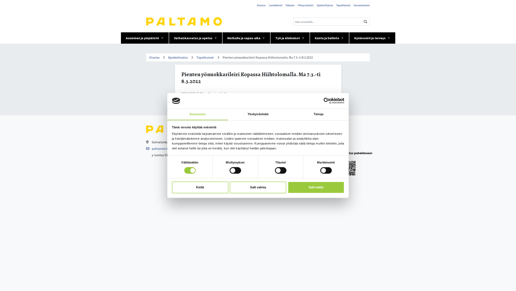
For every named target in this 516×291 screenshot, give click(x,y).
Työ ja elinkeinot (287, 38)
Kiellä (200, 187)
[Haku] (365, 22)
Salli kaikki (316, 187)
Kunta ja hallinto (327, 38)
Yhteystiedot (305, 5)
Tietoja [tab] (318, 114)
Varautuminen (362, 5)
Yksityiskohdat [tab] (258, 114)
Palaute (290, 5)
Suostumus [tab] (197, 114)
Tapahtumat (343, 5)
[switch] (235, 170)
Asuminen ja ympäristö (142, 38)
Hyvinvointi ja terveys (370, 38)
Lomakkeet (275, 5)
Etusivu (261, 5)
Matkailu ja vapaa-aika (243, 38)
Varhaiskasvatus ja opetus (193, 38)
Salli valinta (258, 187)
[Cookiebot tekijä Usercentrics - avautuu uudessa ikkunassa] (326, 101)
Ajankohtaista (325, 5)
